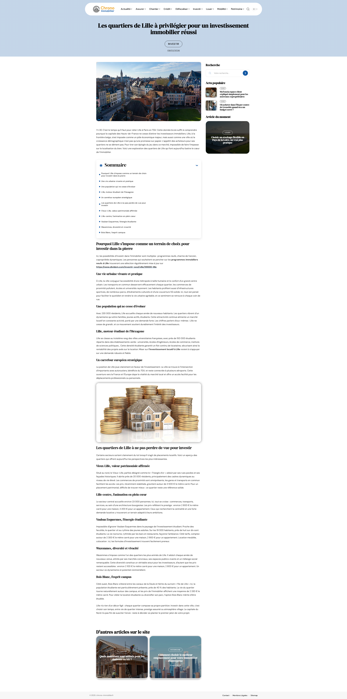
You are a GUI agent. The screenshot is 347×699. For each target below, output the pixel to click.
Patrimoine (122, 651)
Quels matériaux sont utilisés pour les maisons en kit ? (122, 657)
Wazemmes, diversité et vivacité (116, 227)
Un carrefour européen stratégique (116, 197)
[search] (248, 9)
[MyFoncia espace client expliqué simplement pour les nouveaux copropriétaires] (211, 92)
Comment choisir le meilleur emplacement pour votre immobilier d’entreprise (175, 658)
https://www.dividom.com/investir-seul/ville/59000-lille (126, 267)
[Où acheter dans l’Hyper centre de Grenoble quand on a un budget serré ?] (211, 105)
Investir (173, 44)
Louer (223, 88)
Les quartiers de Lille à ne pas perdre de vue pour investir (123, 204)
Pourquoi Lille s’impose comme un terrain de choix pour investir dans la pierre (123, 174)
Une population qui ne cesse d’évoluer (118, 186)
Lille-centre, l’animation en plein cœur (118, 216)
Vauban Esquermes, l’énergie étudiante (118, 221)
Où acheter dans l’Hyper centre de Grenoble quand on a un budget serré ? (234, 107)
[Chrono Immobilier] (103, 9)
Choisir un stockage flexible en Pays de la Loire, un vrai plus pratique (227, 139)
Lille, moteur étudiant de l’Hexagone (117, 192)
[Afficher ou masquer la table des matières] (162, 165)
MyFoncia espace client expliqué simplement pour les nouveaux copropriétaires (234, 94)
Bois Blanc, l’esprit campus (113, 232)
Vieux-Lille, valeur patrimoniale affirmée (119, 211)
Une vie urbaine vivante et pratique (117, 181)
